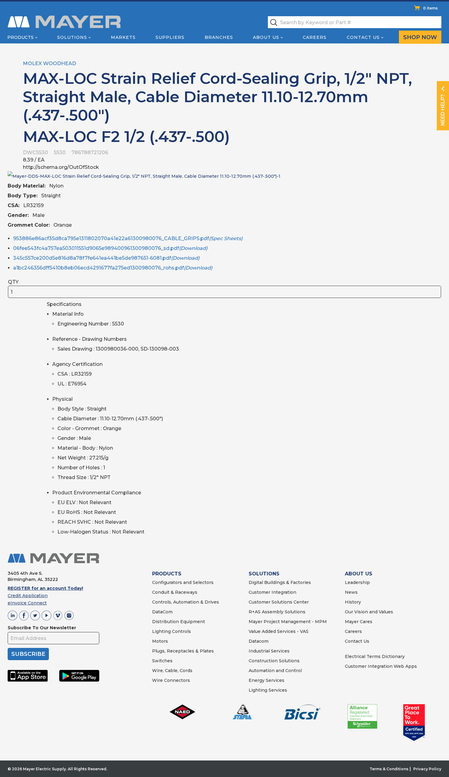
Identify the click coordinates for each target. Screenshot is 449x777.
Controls (181, 631)
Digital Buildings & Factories (280, 582)
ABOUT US (358, 574)
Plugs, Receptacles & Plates (183, 651)
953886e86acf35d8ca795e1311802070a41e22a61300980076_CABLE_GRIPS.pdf (128, 238)
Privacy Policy (427, 769)
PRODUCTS (166, 574)
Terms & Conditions (389, 769)
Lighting (161, 631)
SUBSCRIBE (28, 654)
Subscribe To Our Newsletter (42, 627)
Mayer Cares (358, 621)
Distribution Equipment (178, 621)
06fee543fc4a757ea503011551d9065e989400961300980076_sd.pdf (110, 248)
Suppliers (169, 37)
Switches (162, 661)
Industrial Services (269, 651)
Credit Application (28, 595)
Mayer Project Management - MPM (288, 621)
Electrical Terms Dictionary (375, 656)
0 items (430, 8)
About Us (266, 37)
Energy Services (266, 680)
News (351, 592)
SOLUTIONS (264, 574)
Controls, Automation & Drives (185, 602)
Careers (315, 37)
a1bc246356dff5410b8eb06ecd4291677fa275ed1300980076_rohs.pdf (112, 268)
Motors (160, 641)
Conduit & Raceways (174, 592)
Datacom (258, 641)
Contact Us (363, 37)
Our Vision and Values (369, 612)
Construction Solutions (274, 661)
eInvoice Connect (27, 603)
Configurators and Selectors (183, 582)
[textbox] (354, 22)
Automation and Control (275, 670)
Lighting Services (268, 690)
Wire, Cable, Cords (172, 670)
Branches (219, 37)
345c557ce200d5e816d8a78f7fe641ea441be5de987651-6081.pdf (106, 258)
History (353, 602)
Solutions (72, 37)
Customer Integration (272, 592)
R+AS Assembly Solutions (277, 612)
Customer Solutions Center (279, 602)
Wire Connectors (171, 680)
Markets (123, 37)
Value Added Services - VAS (278, 631)
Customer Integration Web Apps (381, 666)
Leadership (357, 582)
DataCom (162, 612)
